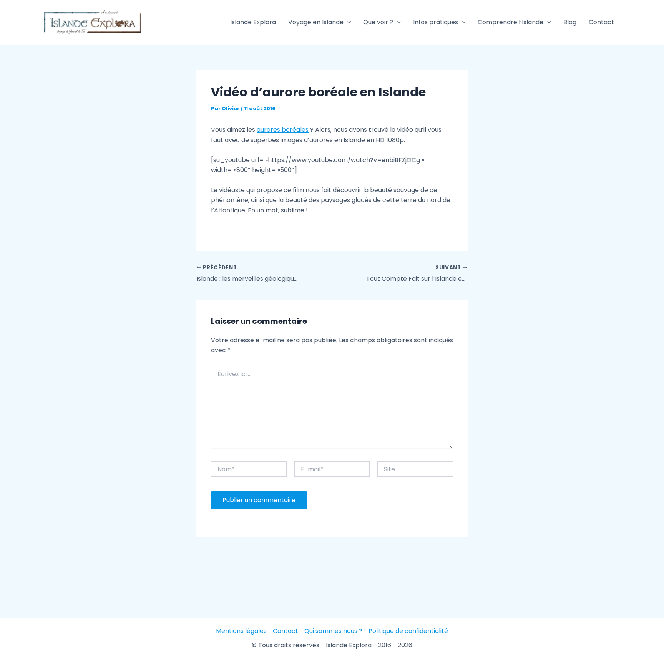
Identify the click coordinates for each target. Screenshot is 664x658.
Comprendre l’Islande (510, 22)
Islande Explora (253, 22)
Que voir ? (378, 22)
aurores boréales (283, 129)
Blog (569, 22)
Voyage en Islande (316, 22)
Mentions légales (241, 631)
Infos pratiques (435, 22)
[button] (347, 22)
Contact (601, 22)
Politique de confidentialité (408, 631)
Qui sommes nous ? (333, 631)
